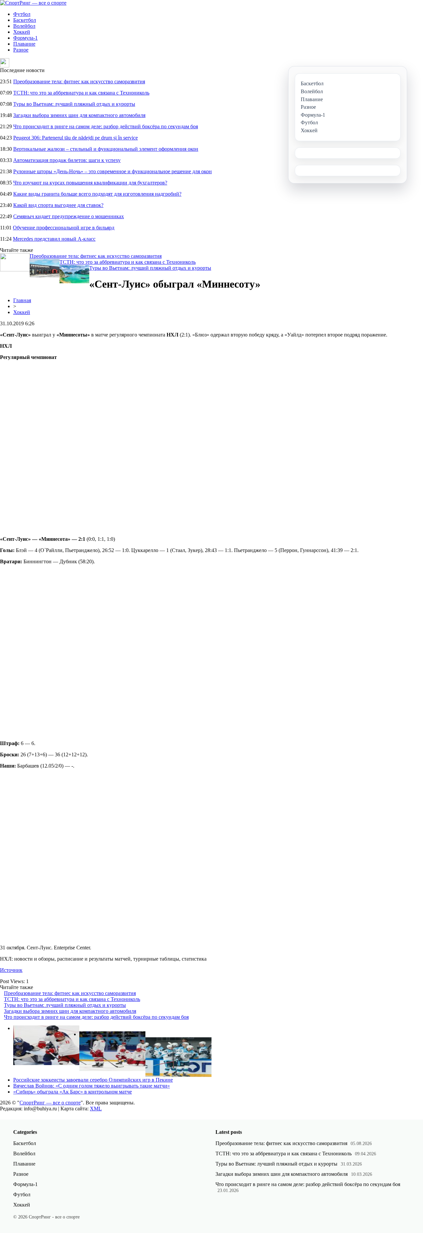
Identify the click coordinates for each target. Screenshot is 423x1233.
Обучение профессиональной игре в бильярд (63, 227)
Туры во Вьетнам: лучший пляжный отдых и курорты (74, 104)
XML (96, 1108)
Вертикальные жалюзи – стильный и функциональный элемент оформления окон (105, 149)
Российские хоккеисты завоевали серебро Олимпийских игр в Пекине (93, 1080)
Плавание (24, 44)
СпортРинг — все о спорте (50, 1102)
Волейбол (24, 26)
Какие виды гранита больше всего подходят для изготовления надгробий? (97, 194)
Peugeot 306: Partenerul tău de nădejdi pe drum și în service (75, 137)
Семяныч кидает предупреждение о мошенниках (68, 216)
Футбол (21, 14)
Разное (20, 50)
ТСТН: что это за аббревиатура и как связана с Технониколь (81, 93)
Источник (11, 970)
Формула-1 (25, 38)
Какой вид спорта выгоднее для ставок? (58, 205)
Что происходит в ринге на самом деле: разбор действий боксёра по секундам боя (105, 126)
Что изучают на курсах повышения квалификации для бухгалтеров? (90, 182)
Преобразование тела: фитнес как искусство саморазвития (79, 81)
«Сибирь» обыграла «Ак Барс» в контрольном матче (72, 1091)
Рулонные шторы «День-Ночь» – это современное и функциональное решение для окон (112, 171)
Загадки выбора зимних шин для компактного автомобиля (79, 115)
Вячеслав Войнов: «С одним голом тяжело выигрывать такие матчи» (91, 1086)
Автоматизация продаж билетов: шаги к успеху (67, 160)
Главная (22, 300)
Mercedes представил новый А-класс (54, 239)
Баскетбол (24, 20)
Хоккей (21, 32)
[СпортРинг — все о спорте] (33, 3)
